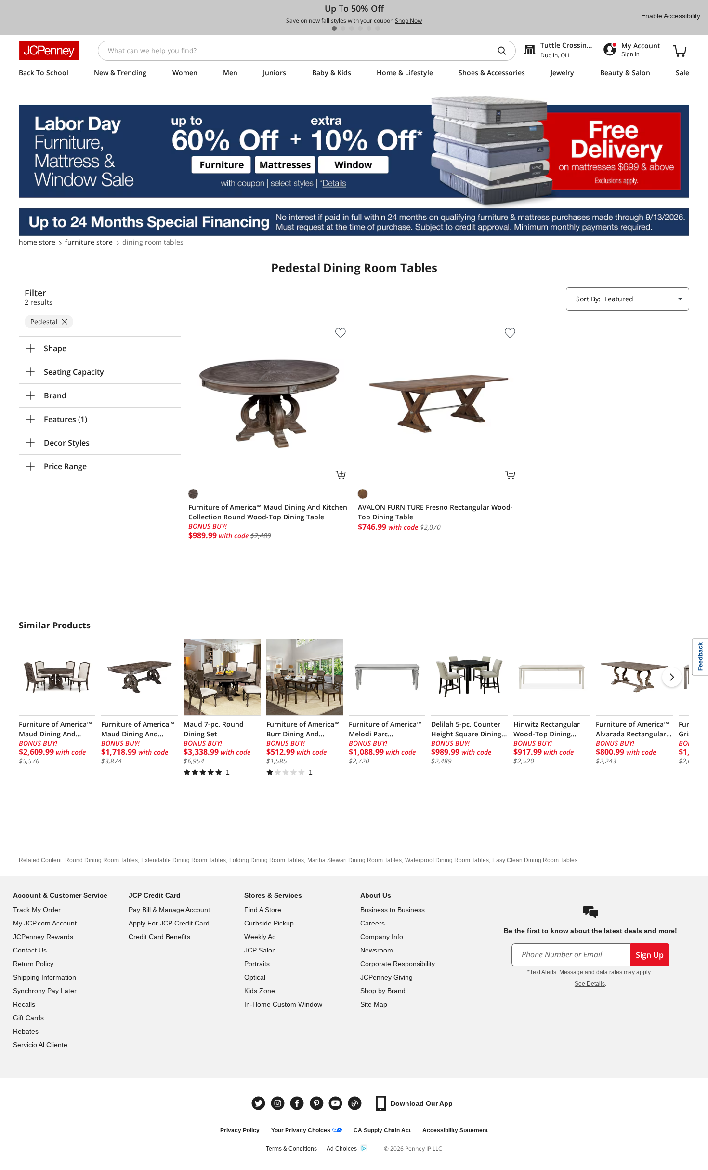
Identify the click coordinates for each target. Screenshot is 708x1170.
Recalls (24, 1004)
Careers (372, 923)
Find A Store (262, 909)
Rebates (26, 1031)
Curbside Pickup (269, 923)
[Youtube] (336, 1103)
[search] (505, 50)
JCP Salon (260, 950)
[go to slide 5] (369, 28)
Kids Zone (259, 990)
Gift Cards (28, 1017)
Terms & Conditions (291, 1148)
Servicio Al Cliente (40, 1044)
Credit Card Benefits (159, 936)
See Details (590, 983)
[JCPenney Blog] (356, 1103)
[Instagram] (278, 1103)
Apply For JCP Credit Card (169, 923)
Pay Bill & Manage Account (169, 909)
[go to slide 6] (377, 28)
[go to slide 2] (343, 28)
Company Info (381, 936)
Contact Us (30, 950)
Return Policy (33, 963)
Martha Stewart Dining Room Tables (354, 860)
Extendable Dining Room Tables (183, 860)
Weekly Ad (260, 936)
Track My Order (37, 909)
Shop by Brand (383, 990)
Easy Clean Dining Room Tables (534, 860)
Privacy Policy (240, 1130)
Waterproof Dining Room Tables (447, 860)
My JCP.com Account (45, 923)
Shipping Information (44, 977)
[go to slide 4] (360, 28)
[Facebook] (298, 1103)
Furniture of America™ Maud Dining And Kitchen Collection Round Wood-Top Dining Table (267, 512)
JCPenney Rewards (43, 936)
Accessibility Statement (455, 1130)
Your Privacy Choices (300, 1130)
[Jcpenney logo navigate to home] (49, 50)
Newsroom (376, 950)
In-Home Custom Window (283, 1004)
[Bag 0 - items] (679, 50)
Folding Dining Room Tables (266, 860)
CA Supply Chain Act (382, 1130)
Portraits (257, 963)
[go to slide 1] (334, 28)
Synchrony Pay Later (45, 990)
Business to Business (392, 909)
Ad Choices (342, 1148)
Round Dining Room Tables (101, 860)
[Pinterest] (317, 1103)
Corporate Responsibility (397, 963)
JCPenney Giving (386, 977)
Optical (254, 977)
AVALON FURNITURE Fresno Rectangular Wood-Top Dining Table (435, 512)
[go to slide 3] (351, 28)
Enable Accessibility (670, 16)
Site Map (373, 1004)
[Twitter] (259, 1103)
